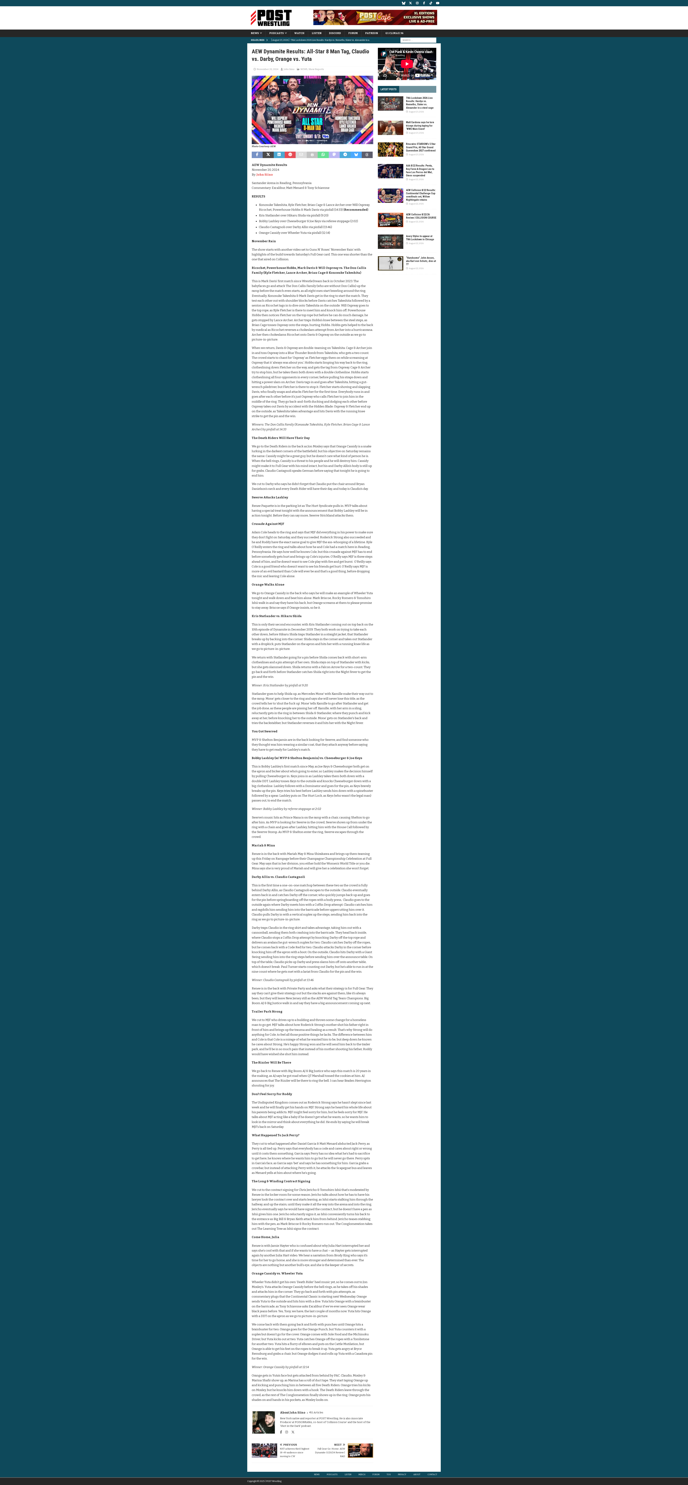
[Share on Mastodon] (334, 155)
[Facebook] (424, 3)
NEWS (255, 33)
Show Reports (316, 69)
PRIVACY (402, 1474)
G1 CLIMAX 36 (394, 33)
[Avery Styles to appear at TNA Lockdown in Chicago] (390, 242)
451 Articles (316, 1412)
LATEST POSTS (388, 89)
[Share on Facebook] (257, 155)
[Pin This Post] (290, 155)
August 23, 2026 (416, 112)
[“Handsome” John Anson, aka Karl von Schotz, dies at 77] (390, 263)
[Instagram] (417, 3)
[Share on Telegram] (345, 155)
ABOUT (416, 1474)
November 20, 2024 (267, 69)
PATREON (371, 33)
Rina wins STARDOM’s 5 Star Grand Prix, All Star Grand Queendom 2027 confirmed (421, 147)
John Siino (289, 69)
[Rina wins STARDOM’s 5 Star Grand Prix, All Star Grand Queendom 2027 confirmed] (390, 149)
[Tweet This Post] (268, 155)
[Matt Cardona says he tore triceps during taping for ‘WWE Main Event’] (390, 128)
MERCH (362, 1474)
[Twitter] (410, 3)
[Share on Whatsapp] (323, 155)
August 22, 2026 (416, 179)
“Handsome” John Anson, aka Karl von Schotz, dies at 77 (421, 261)
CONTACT (432, 1474)
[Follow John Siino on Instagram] (285, 1432)
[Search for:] (418, 40)
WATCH (299, 33)
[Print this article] (312, 155)
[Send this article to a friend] (301, 155)
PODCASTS (276, 33)
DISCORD (335, 33)
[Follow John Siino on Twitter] (292, 1432)
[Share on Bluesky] (356, 155)
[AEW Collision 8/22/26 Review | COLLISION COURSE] (390, 220)
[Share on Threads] (367, 155)
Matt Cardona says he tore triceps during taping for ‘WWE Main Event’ (420, 125)
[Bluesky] (403, 3)
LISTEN (317, 33)
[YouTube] (437, 3)
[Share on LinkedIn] (279, 155)
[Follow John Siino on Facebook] (281, 1432)
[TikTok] (431, 3)
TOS (389, 1474)
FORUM (353, 33)
